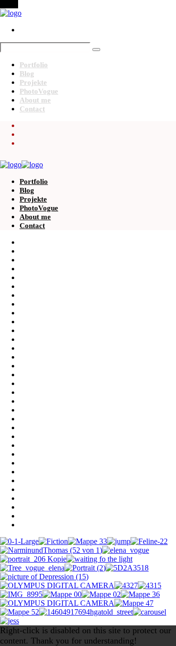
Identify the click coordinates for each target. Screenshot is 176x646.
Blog (27, 74)
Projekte (33, 82)
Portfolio (34, 65)
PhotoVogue (39, 91)
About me (35, 100)
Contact (32, 109)
